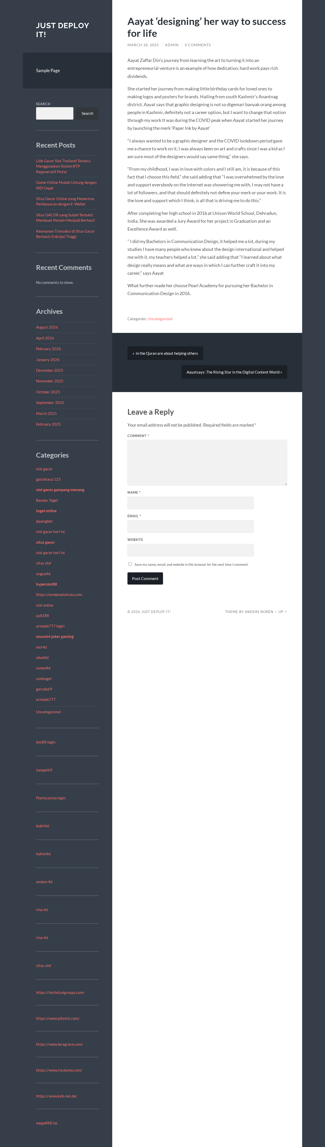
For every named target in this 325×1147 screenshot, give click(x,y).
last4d (41, 647)
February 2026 (48, 348)
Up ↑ (283, 612)
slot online (44, 605)
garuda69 (44, 689)
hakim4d (43, 853)
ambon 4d (44, 881)
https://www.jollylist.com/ (57, 1018)
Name (134, 492)
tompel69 (44, 770)
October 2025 (48, 392)
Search (43, 104)
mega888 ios (47, 1123)
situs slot (43, 563)
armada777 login (50, 626)
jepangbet (44, 521)
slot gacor (44, 468)
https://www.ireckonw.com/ (59, 1070)
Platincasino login (51, 798)
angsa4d (43, 573)
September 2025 (50, 402)
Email (134, 516)
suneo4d (43, 668)
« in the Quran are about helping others (165, 353)
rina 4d (42, 909)
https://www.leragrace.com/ (59, 1044)
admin (172, 45)
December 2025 (49, 370)
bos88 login (45, 742)
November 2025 (49, 381)
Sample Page (48, 70)
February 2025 (48, 424)
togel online (46, 510)
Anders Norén (259, 612)
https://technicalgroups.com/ (60, 992)
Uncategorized (48, 711)
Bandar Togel (47, 500)
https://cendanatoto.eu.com (59, 594)
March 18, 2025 (143, 45)
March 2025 (46, 413)
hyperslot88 (46, 584)
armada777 (46, 699)
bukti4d (42, 825)
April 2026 (45, 338)
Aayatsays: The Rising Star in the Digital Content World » (234, 372)
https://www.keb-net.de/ (56, 1096)
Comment (138, 436)
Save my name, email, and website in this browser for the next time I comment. (192, 564)
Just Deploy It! (156, 612)
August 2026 (47, 327)
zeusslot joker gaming (55, 636)
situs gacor (45, 542)
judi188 (42, 615)
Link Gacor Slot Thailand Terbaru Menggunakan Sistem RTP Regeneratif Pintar (63, 166)
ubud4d (42, 657)
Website (135, 540)
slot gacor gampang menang (60, 489)
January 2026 (47, 359)
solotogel (44, 678)
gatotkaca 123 (48, 479)
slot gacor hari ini (50, 531)
